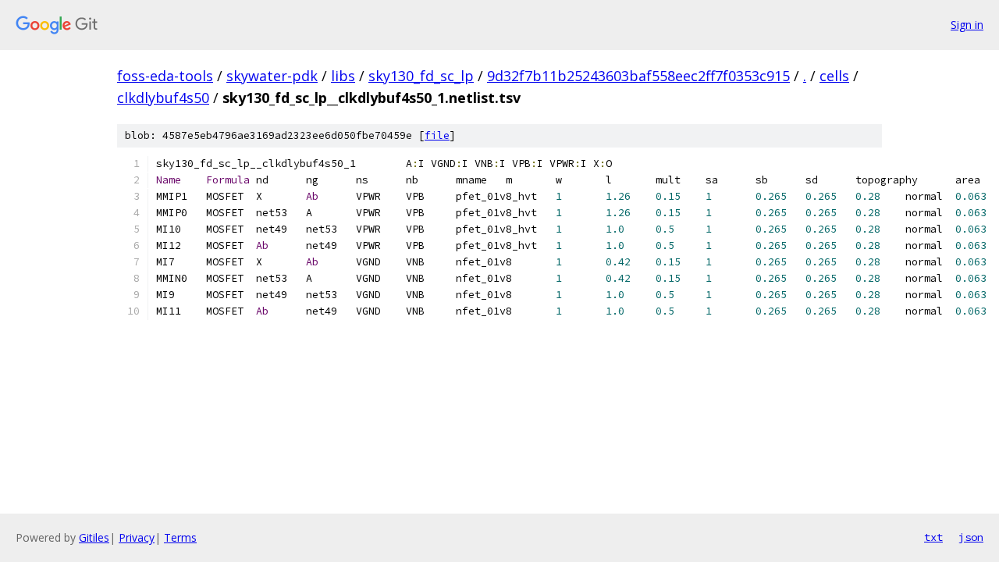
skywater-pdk (272, 75)
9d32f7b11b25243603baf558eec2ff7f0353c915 (638, 75)
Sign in (967, 24)
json (970, 537)
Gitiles (94, 537)
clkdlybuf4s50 (163, 97)
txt (933, 537)
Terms (180, 537)
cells (834, 75)
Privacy (137, 537)
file (437, 135)
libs (343, 75)
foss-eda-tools (165, 75)
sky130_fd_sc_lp (421, 75)
